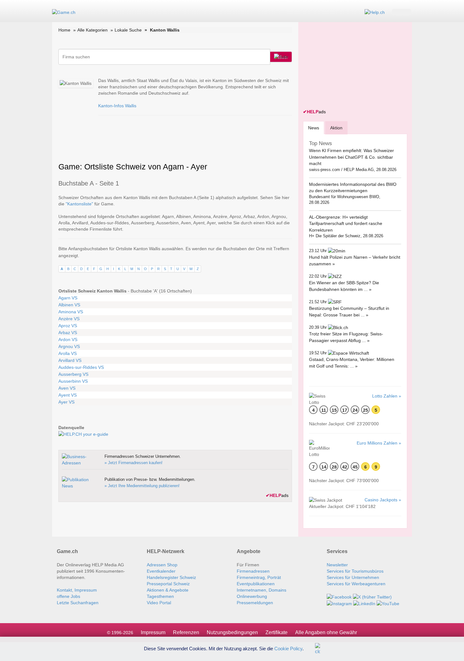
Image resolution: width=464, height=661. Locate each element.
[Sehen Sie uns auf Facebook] (339, 596)
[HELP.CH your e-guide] (375, 12)
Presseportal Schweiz (168, 583)
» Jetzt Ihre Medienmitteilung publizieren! (142, 485)
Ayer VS (66, 401)
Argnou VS (69, 346)
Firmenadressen (253, 571)
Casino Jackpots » (383, 499)
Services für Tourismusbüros (355, 571)
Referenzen (186, 632)
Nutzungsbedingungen (232, 632)
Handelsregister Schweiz (171, 577)
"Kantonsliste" (79, 203)
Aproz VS (67, 325)
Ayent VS (67, 395)
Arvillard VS (69, 360)
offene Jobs (68, 596)
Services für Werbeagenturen (356, 583)
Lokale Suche (128, 29)
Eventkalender (161, 571)
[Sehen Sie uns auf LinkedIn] (364, 603)
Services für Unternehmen (353, 577)
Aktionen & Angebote (167, 590)
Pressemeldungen (255, 602)
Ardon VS (67, 339)
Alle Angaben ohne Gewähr (326, 632)
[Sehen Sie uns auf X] (372, 596)
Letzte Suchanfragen (77, 602)
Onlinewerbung (252, 596)
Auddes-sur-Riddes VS (81, 367)
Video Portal (159, 602)
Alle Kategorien (92, 29)
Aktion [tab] (336, 127)
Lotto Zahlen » (386, 395)
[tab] (313, 127)
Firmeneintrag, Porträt (259, 577)
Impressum (153, 632)
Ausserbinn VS (73, 381)
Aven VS (66, 388)
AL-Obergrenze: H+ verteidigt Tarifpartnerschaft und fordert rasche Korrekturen (345, 224)
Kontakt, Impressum (77, 590)
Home (64, 29)
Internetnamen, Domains (261, 590)
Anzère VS (69, 318)
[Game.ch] (63, 12)
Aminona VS (70, 311)
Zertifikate (276, 632)
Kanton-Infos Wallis (117, 105)
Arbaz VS (67, 332)
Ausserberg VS (73, 374)
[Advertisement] (350, 66)
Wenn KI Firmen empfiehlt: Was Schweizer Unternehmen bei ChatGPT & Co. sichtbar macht (351, 157)
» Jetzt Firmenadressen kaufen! (133, 462)
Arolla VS (67, 353)
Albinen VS (69, 304)
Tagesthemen (160, 596)
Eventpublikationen (256, 583)
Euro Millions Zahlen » (379, 443)
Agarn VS (67, 297)
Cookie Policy (288, 648)
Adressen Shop (162, 564)
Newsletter (337, 564)
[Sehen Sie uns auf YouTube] (388, 603)
